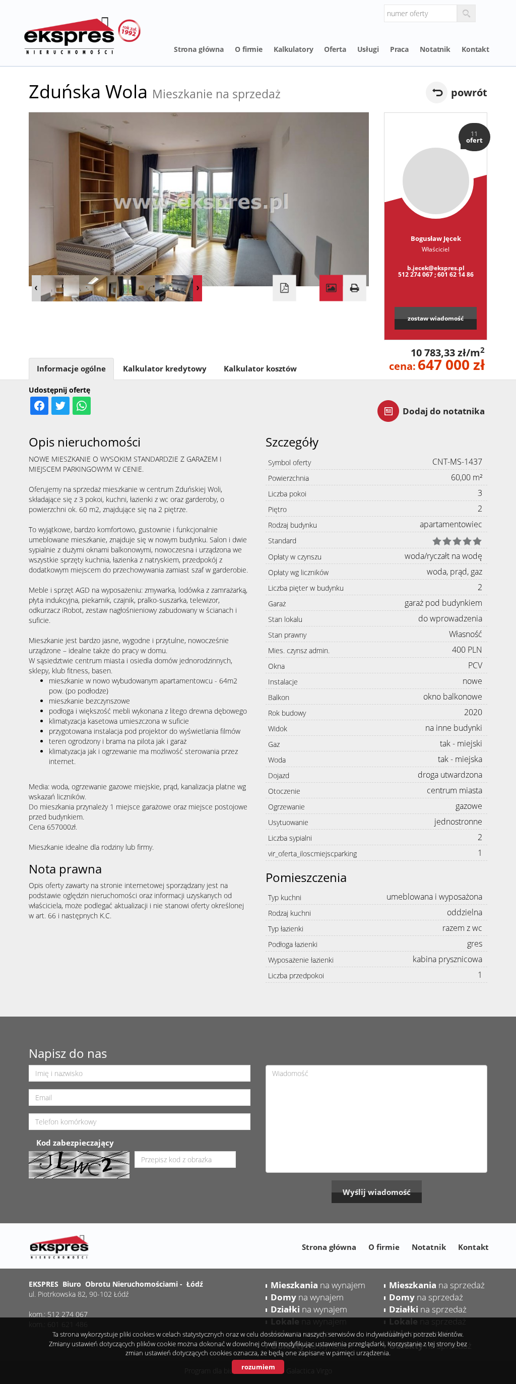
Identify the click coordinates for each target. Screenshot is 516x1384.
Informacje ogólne (71, 368)
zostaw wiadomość (436, 318)
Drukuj (354, 288)
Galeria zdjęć (331, 288)
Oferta (335, 49)
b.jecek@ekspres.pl (436, 268)
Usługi (368, 49)
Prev (36, 288)
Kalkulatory (293, 49)
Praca (399, 49)
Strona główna (199, 49)
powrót (469, 92)
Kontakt (475, 49)
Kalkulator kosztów (260, 368)
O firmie (249, 49)
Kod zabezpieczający (75, 1143)
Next (197, 288)
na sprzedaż (437, 1285)
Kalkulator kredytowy (165, 368)
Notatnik (435, 49)
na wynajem (318, 1285)
